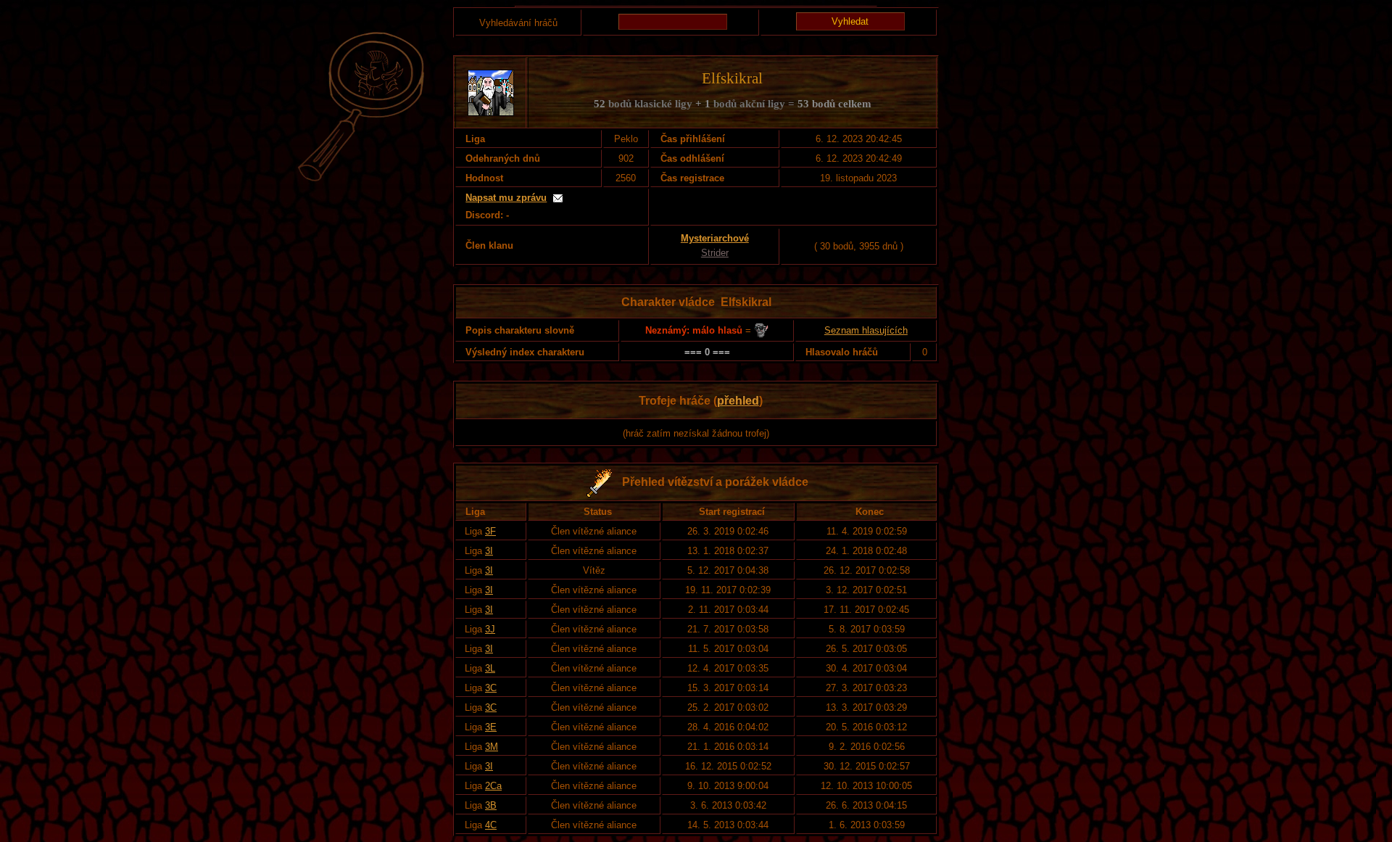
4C (491, 825)
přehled (738, 401)
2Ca (493, 785)
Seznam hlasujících (866, 330)
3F (490, 531)
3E (491, 727)
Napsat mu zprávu (506, 197)
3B (491, 805)
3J (490, 629)
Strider (715, 252)
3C (491, 687)
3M (491, 746)
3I (489, 550)
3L (490, 668)
